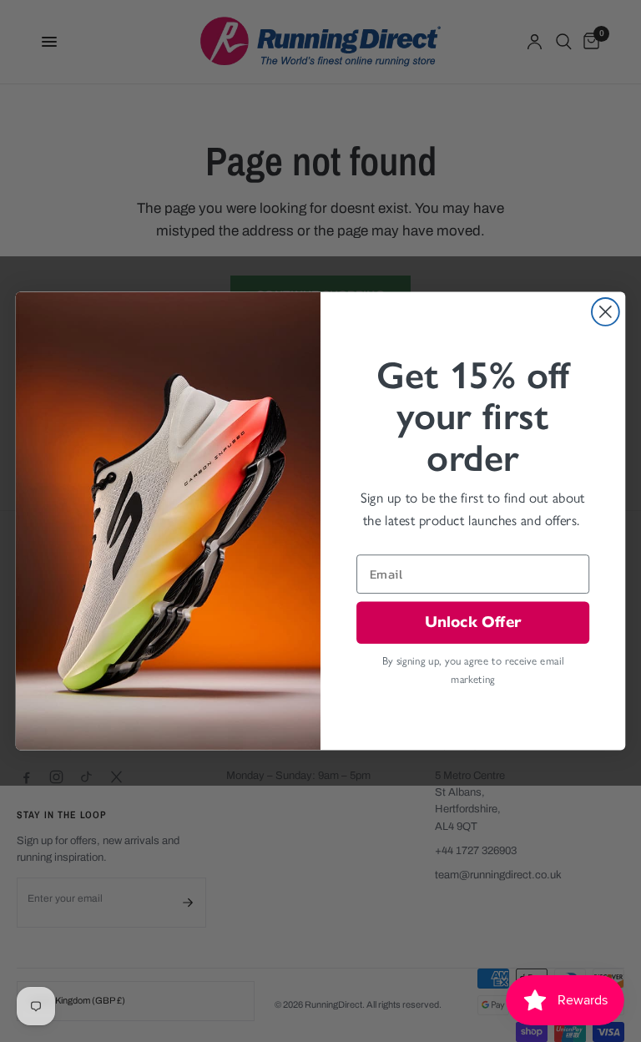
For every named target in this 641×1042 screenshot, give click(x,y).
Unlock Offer (473, 621)
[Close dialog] (605, 312)
